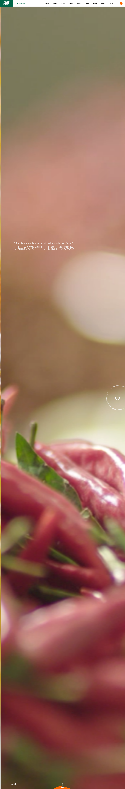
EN (121, 3)
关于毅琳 (47, 3)
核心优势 (79, 3)
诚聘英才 (95, 3)
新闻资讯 (87, 3)
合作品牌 (55, 3)
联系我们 (103, 3)
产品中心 (111, 3)
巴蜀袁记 (71, 3)
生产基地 (63, 3)
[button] (15, 784)
